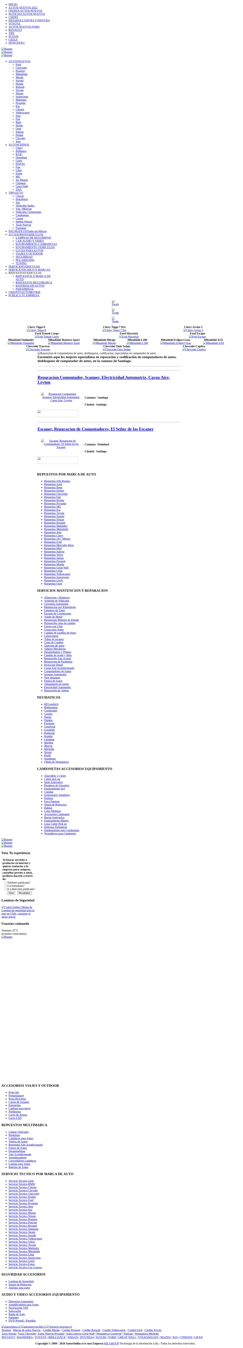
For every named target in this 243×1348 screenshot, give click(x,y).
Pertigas (48, 798)
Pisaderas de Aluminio (56, 785)
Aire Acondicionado (20, 1154)
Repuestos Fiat (52, 497)
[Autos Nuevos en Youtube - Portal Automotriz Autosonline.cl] (115, 321)
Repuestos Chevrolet (55, 493)
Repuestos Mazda (54, 564)
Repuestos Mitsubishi (56, 529)
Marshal (48, 742)
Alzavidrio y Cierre (55, 775)
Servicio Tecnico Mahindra (24, 1248)
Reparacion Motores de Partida (61, 619)
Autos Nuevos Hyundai (51, 1333)
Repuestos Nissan (54, 519)
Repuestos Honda (54, 500)
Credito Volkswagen (113, 1330)
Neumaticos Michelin (147, 1333)
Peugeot (6, 1330)
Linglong (49, 739)
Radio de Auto (17, 1314)
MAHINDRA (25, 1337)
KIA (175, 1337)
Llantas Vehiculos (18, 1131)
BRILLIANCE (57, 1337)
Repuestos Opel (53, 583)
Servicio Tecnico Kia (20, 1209)
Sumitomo (50, 758)
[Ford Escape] (197, 336)
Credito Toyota (152, 1330)
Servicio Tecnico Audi (21, 1180)
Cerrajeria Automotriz (56, 603)
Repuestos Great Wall (56, 567)
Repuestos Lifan (53, 570)
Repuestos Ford (53, 541)
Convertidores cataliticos (22, 1160)
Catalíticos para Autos (21, 1138)
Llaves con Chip (53, 626)
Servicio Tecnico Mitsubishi (24, 1251)
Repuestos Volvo (53, 554)
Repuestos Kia (52, 509)
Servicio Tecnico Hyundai (23, 1203)
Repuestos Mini (53, 548)
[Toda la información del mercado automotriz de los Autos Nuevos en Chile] (33, 1326)
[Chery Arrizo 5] (193, 330)
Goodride (49, 729)
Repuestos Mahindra (55, 525)
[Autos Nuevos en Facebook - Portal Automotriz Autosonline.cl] (115, 304)
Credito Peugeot (71, 1330)
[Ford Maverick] (129, 336)
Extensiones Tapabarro (57, 795)
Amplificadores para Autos (24, 1304)
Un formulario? (16, 885)
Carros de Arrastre (19, 1102)
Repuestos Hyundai (55, 503)
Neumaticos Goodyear (109, 1333)
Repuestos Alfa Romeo (57, 481)
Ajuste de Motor (53, 616)
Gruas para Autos (54, 629)
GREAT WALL (127, 1337)
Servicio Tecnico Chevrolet (24, 1193)
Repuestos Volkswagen (57, 574)
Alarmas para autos (19, 1287)
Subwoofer (15, 1311)
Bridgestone (51, 707)
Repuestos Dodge (54, 490)
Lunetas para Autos (19, 1163)
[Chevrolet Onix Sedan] (117, 349)
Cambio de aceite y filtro (58, 655)
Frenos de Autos (53, 680)
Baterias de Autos (18, 1167)
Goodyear (49, 726)
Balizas (48, 807)
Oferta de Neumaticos (56, 761)
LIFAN (198, 1337)
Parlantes (14, 1317)
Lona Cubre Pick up (55, 823)
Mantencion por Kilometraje (60, 607)
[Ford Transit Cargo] (47, 336)
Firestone (49, 723)
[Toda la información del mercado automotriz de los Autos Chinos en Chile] (11, 1326)
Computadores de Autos (57, 671)
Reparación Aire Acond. (57, 658)
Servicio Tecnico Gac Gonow (25, 1267)
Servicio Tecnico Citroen (22, 1187)
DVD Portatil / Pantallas (22, 1320)
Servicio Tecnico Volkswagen (25, 1238)
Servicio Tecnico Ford (21, 1200)
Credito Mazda (51, 1330)
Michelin (49, 749)
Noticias (128, 1333)
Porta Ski (14, 1092)
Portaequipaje (16, 1095)
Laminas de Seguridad (21, 1281)
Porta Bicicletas (17, 1098)
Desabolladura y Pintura (57, 652)
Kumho (48, 736)
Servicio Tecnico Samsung (23, 1228)
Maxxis (48, 745)
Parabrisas (14, 1135)
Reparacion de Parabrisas (58, 661)
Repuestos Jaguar (54, 558)
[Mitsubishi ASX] (213, 343)
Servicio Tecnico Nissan (22, 1216)
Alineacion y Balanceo (57, 597)
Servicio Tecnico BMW (22, 1184)
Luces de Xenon (18, 1114)
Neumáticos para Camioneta (60, 833)
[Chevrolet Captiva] (194, 349)
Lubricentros (51, 635)
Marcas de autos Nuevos (27, 1330)
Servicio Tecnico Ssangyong (25, 1257)
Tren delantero (52, 677)
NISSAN (73, 1337)
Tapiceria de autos (54, 645)
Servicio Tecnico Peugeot (23, 1219)
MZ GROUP (111, 1343)
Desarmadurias (17, 1151)
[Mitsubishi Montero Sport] (64, 343)
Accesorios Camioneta (56, 814)
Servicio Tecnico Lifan (21, 1254)
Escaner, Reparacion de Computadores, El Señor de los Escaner (96, 429)
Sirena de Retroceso (55, 804)
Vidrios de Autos (18, 1141)
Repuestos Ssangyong (56, 577)
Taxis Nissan (9, 1333)
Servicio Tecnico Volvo (22, 1241)
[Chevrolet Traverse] (38, 349)
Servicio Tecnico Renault (23, 1225)
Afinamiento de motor (56, 684)
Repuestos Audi (53, 484)
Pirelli (47, 755)
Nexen (48, 752)
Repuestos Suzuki (54, 516)
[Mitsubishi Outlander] (21, 343)
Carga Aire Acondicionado (59, 668)
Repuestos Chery (53, 535)
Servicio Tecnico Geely (22, 1261)
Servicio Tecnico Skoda (22, 1232)
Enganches (15, 1105)
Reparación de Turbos (56, 690)
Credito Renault (91, 1330)
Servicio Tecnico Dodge (22, 1196)
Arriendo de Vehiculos (56, 600)
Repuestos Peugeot (54, 561)
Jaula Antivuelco (53, 782)
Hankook (49, 733)
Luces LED (15, 1118)
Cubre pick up (52, 778)
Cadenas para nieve (19, 1108)
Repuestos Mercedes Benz (59, 545)
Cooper (48, 713)
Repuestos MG (52, 506)
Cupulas (48, 791)
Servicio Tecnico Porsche (23, 1222)
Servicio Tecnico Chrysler (23, 1190)
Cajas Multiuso (52, 811)
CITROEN (186, 1337)
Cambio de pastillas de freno (60, 632)
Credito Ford (135, 1330)
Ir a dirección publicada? (21, 889)
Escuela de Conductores (57, 613)
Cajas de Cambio (53, 642)
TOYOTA (40, 1337)
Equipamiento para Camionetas (61, 830)
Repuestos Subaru (54, 551)
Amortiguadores (18, 1157)
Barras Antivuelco (54, 817)
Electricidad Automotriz (57, 687)
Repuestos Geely (53, 580)
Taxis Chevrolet (27, 1333)
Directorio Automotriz (21, 1301)
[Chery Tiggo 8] (36, 330)
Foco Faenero (52, 801)
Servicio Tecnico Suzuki (22, 1235)
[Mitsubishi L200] (137, 343)
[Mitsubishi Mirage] (104, 343)
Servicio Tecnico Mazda (22, 1212)
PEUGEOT (8, 1337)
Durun (47, 717)
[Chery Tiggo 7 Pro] (114, 330)
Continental (50, 710)
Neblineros (15, 1111)
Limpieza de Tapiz (54, 610)
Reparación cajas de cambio (59, 623)
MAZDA (165, 1337)
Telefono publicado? (18, 882)
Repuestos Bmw (53, 487)
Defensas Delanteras (55, 827)
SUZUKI (101, 1337)
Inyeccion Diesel (53, 664)
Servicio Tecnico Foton (22, 1264)
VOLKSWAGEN (148, 1337)
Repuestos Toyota (54, 513)
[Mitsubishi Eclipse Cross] (175, 343)
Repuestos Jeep (52, 532)
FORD (112, 1337)
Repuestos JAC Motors (57, 538)
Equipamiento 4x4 (54, 788)
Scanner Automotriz (55, 674)
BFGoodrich (51, 704)
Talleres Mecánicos (55, 648)
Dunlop (48, 720)
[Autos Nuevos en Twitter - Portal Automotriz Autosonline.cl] (115, 312)
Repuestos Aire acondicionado (26, 1144)
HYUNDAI (87, 1337)
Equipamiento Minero (56, 820)
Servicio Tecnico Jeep (21, 1206)
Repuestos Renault (54, 522)
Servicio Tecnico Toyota (22, 1244)
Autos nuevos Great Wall (80, 1333)
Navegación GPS (18, 1307)
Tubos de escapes (54, 639)
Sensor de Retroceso (20, 1284)
